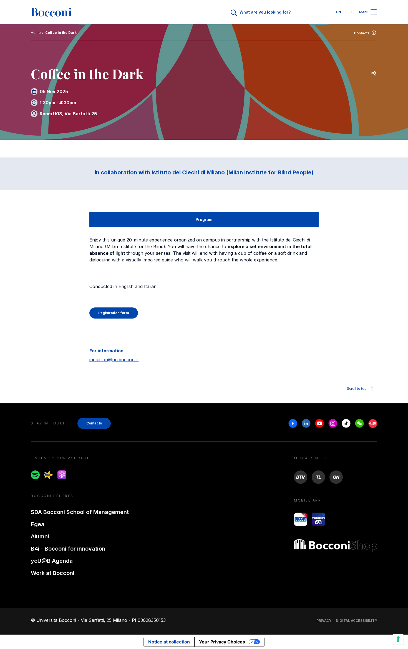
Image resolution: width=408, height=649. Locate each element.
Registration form (113, 313)
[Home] (51, 12)
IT (351, 12)
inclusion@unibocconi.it (114, 359)
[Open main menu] (374, 12)
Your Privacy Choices (222, 642)
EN (338, 12)
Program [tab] (204, 219)
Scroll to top (357, 388)
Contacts (361, 33)
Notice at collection (169, 642)
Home (36, 32)
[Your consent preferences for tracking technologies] (398, 639)
